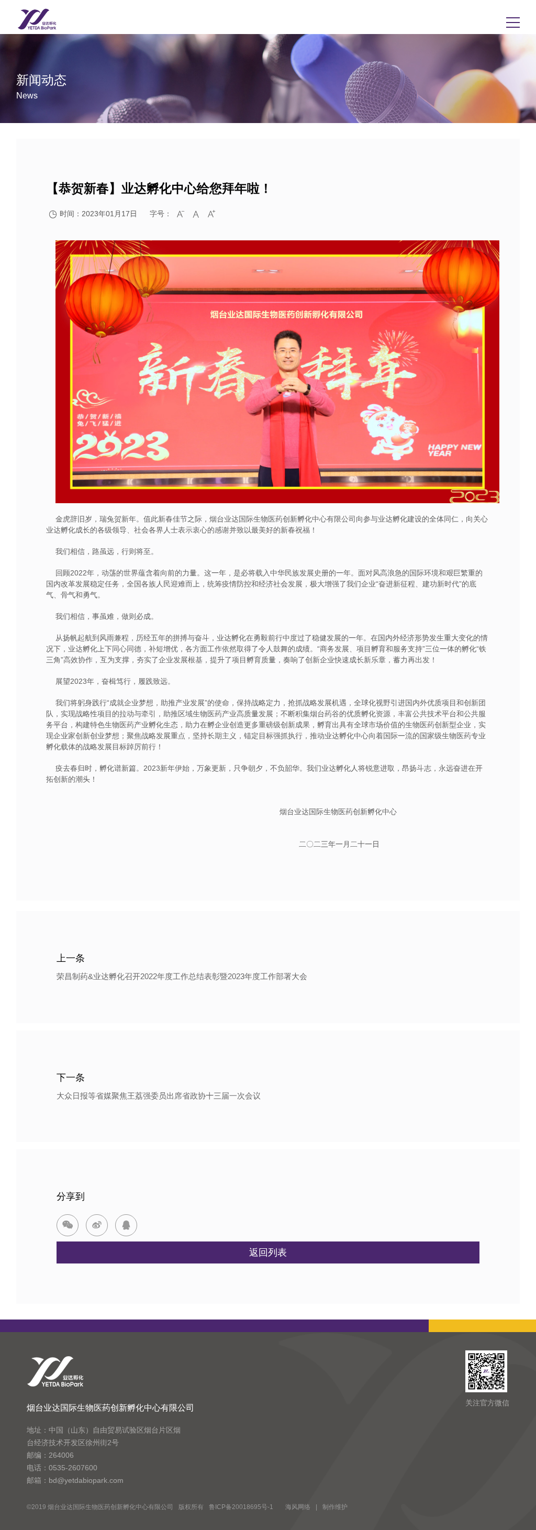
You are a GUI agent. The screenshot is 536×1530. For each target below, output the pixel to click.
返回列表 (268, 1252)
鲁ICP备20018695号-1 (241, 1507)
